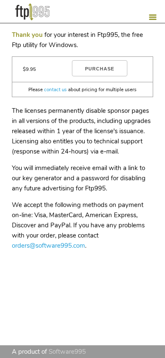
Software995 (67, 351)
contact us (55, 89)
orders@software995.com (48, 245)
